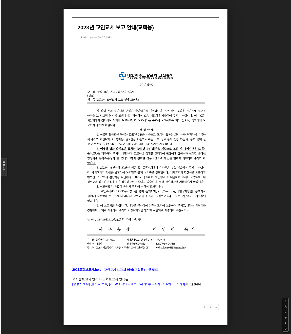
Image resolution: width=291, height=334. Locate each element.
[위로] (285, 317)
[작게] (285, 312)
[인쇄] (285, 328)
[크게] (285, 306)
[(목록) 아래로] (285, 323)
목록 (4, 167)
